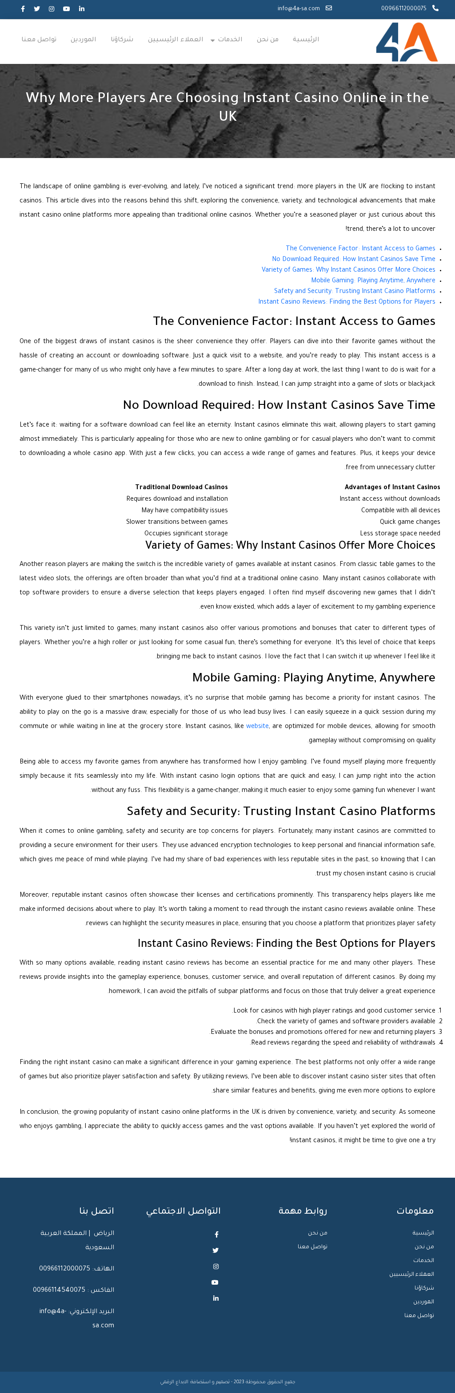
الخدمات (230, 40)
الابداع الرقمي (175, 1382)
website (257, 727)
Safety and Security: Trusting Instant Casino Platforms (354, 292)
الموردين (83, 40)
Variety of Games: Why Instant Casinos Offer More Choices (348, 270)
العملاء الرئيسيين (176, 40)
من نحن (268, 40)
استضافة (201, 1382)
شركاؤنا (122, 40)
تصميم (223, 1382)
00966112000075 (404, 9)
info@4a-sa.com (299, 9)
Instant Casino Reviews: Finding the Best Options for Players (346, 302)
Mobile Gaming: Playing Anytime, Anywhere (373, 281)
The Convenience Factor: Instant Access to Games (360, 249)
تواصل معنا (38, 40)
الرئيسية (306, 40)
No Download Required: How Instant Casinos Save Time (353, 260)
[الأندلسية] (407, 42)
